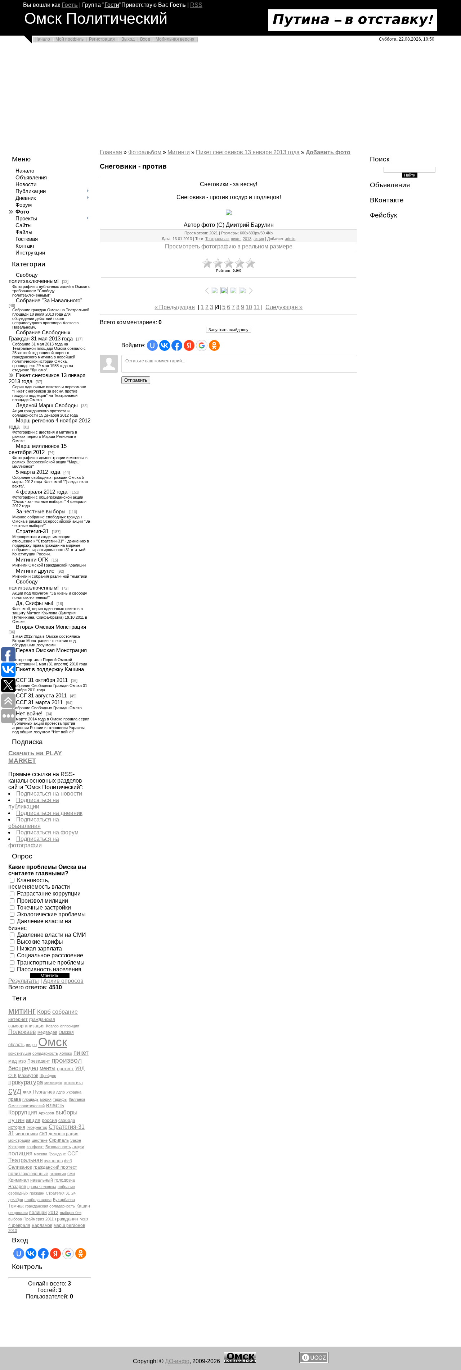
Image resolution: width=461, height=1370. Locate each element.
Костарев (16, 1147)
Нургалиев (44, 1092)
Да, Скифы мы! (34, 603)
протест (65, 1068)
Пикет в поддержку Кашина (50, 669)
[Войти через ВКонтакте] (31, 1253)
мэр (22, 1061)
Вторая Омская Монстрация (51, 627)
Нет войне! (29, 713)
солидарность (45, 1053)
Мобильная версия (175, 39)
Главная (111, 152)
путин (16, 1119)
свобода (66, 1120)
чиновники (26, 1133)
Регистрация (102, 39)
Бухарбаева (64, 1199)
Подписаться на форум (47, 832)
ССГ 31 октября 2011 (42, 680)
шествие (40, 1140)
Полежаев (22, 1032)
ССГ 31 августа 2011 (41, 695)
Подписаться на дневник (49, 813)
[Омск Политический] (240, 1361)
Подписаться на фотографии (33, 842)
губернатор (37, 1127)
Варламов (42, 1225)
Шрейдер (48, 1075)
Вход (145, 39)
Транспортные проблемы (51, 962)
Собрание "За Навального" (49, 300)
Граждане (57, 1154)
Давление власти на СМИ (51, 934)
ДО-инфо (177, 1361)
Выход (128, 39)
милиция (53, 1082)
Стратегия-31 (32, 531)
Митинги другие (35, 571)
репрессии (18, 1212)
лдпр (60, 1092)
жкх (27, 1092)
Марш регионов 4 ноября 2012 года (49, 424)
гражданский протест (55, 1167)
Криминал (18, 1180)
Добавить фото (328, 152)
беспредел (23, 1068)
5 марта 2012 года (38, 472)
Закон (75, 1140)
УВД (80, 1068)
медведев (47, 1032)
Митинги (178, 152)
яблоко (65, 1053)
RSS (196, 5)
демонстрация (64, 1133)
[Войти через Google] (68, 1253)
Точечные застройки (44, 907)
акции (78, 1146)
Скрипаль (59, 1140)
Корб (44, 1011)
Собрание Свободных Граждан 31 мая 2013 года (41, 336)
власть (55, 1105)
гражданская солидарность (50, 1206)
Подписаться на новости (49, 794)
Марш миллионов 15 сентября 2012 (38, 449)
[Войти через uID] (18, 1253)
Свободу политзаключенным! (34, 278)
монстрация (19, 1140)
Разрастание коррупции (49, 893)
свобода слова (38, 1199)
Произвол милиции (42, 900)
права (14, 1099)
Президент (38, 1061)
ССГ (72, 1153)
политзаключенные (28, 1173)
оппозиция (69, 1026)
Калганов (77, 1099)
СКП (43, 1134)
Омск (52, 1042)
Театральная (25, 1160)
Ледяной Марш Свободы (47, 405)
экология (58, 1174)
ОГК (12, 1075)
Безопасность (58, 1147)
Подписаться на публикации (33, 803)
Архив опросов (63, 981)
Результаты (23, 981)
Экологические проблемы (51, 914)
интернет (18, 1019)
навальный (41, 1180)
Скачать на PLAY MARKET (35, 757)
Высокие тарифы (40, 942)
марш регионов (69, 1225)
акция (33, 1120)
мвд (12, 1061)
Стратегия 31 (58, 1193)
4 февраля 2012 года (41, 492)
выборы (66, 1112)
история (16, 1127)
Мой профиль (69, 39)
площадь (30, 1099)
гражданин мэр (71, 1219)
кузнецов (53, 1160)
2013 (12, 1230)
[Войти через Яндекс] (55, 1253)
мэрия (46, 1099)
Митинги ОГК (32, 560)
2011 (49, 1219)
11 (257, 307)
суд (14, 1090)
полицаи (38, 1212)
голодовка (64, 1180)
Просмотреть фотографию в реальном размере (228, 246)
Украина (73, 1092)
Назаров (17, 1186)
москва (40, 1154)
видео (31, 1045)
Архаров (46, 1113)
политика (73, 1082)
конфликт (35, 1147)
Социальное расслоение (50, 955)
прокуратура (25, 1082)
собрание (65, 1012)
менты (47, 1068)
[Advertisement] (216, 97)
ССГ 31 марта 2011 (39, 702)
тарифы (60, 1099)
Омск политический (26, 1106)
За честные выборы (41, 511)
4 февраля (19, 1225)
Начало (42, 39)
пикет (81, 1052)
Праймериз (33, 1219)
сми (71, 1173)
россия (49, 1120)
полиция (20, 1153)
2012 (53, 1212)
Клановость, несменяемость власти (39, 883)
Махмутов (28, 1075)
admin (290, 239)
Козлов (52, 1026)
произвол (67, 1060)
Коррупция (22, 1112)
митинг (22, 1011)
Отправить (135, 380)
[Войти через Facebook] (43, 1253)
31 (11, 1133)
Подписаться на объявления (33, 822)
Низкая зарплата (39, 948)
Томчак (16, 1206)
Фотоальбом (144, 152)
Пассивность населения (49, 969)
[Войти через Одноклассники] (80, 1253)
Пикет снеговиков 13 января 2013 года (47, 378)
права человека (41, 1187)
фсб (68, 1161)
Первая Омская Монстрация (51, 650)
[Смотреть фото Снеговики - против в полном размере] (228, 212)
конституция (19, 1053)
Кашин (83, 1206)
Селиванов (20, 1167)
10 (249, 307)
